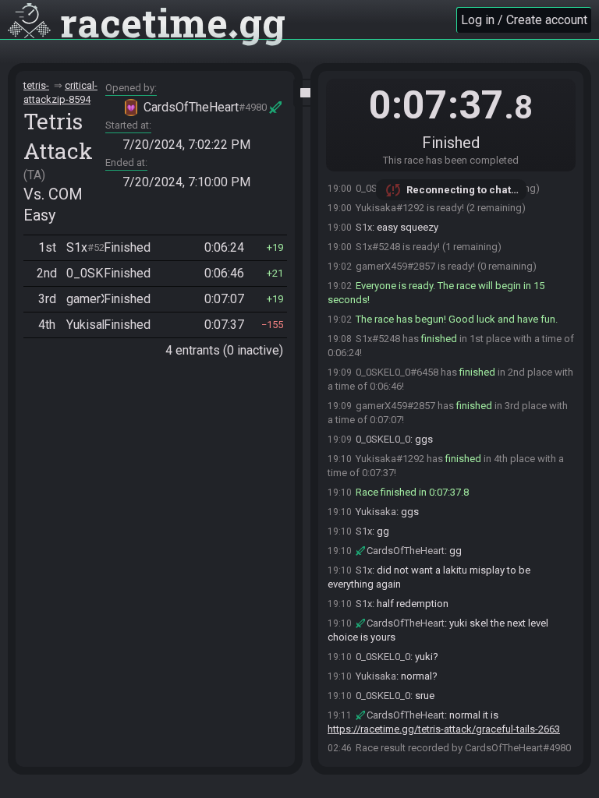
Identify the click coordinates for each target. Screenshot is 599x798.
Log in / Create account (524, 19)
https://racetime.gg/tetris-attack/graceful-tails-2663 (444, 729)
